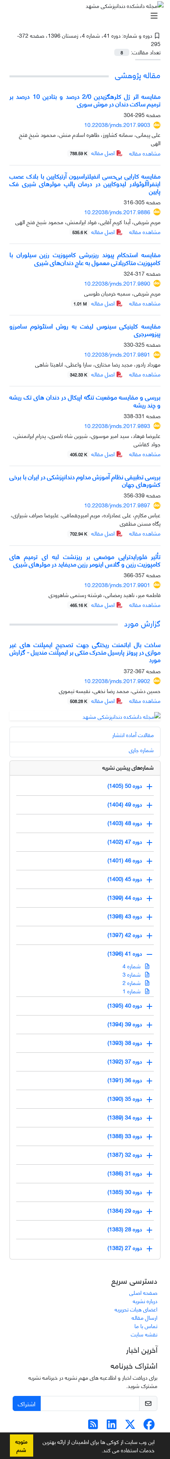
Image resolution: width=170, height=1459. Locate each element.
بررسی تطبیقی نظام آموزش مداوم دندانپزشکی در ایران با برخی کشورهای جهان (85, 480)
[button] (99, 1451)
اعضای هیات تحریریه (136, 1309)
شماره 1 (132, 991)
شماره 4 (132, 966)
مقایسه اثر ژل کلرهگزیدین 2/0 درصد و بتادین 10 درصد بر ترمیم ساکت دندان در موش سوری (85, 99)
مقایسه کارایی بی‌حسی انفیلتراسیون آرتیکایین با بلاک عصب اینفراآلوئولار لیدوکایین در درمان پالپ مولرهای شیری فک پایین (85, 183)
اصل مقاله (93, 152)
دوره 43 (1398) (125, 916)
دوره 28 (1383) (125, 1229)
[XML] (145, 43)
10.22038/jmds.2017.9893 (117, 425)
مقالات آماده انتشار (133, 734)
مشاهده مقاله (145, 153)
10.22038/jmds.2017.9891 (117, 354)
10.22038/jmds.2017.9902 (117, 680)
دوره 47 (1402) (125, 841)
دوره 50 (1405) (125, 785)
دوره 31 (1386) (125, 1173)
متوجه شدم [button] (21, 1445)
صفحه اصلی (143, 1292)
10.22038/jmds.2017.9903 (117, 124)
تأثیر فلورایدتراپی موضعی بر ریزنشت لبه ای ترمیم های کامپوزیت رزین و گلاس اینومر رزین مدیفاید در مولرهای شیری (85, 559)
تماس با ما (145, 1325)
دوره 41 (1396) (125, 953)
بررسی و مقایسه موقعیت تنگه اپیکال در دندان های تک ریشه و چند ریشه (85, 400)
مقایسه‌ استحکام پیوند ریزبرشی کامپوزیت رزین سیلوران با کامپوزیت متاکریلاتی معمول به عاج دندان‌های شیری (85, 257)
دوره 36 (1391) (125, 1080)
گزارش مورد (142, 622)
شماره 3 (132, 974)
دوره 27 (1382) (125, 1247)
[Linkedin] (111, 1426)
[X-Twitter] (130, 1426)
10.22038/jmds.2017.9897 (117, 505)
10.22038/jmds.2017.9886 (117, 212)
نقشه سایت (144, 1334)
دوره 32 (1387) (125, 1154)
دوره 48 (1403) (125, 822)
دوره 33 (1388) (125, 1135)
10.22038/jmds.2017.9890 (117, 283)
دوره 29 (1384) (125, 1210)
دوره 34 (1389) (125, 1117)
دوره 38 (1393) (125, 1042)
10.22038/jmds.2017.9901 (117, 584)
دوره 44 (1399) (125, 897)
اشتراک (27, 1403)
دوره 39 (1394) (125, 1024)
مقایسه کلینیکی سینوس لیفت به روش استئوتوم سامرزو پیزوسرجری (85, 329)
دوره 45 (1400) (125, 878)
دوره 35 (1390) (125, 1098)
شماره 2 (132, 982)
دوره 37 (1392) (125, 1061)
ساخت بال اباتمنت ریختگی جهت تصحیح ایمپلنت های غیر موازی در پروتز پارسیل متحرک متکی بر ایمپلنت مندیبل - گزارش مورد (85, 651)
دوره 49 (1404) (125, 804)
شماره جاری (141, 749)
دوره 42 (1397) (125, 934)
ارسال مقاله (144, 1317)
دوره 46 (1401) (125, 860)
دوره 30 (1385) (125, 1191)
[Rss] (93, 1426)
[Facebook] (148, 1426)
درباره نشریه (145, 1300)
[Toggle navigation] (87, 15)
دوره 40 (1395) (125, 1005)
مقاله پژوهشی (138, 74)
